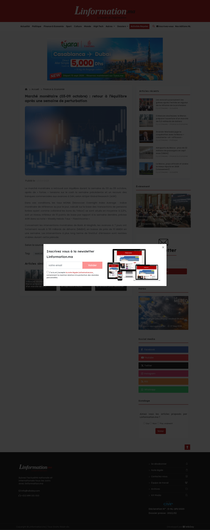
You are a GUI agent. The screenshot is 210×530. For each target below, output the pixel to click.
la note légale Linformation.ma (79, 272)
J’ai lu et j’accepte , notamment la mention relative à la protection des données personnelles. (73, 275)
